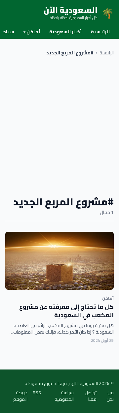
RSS (37, 393)
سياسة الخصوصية (64, 395)
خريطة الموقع (20, 395)
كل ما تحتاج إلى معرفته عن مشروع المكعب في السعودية (66, 310)
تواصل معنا (91, 395)
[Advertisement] (59, 126)
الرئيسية (100, 31)
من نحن (110, 395)
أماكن (31, 31)
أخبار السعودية (65, 31)
